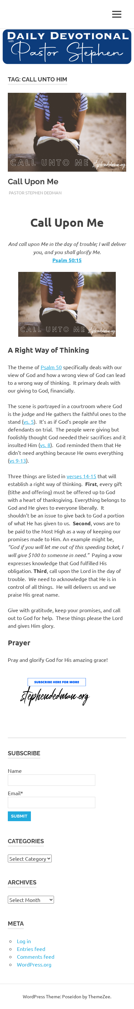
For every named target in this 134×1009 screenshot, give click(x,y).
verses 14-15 (81, 476)
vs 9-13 (17, 460)
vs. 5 (28, 421)
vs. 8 (45, 445)
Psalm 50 (51, 367)
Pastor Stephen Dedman (35, 192)
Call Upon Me (33, 181)
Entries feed (31, 948)
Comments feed (35, 956)
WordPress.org (34, 964)
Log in (24, 941)
